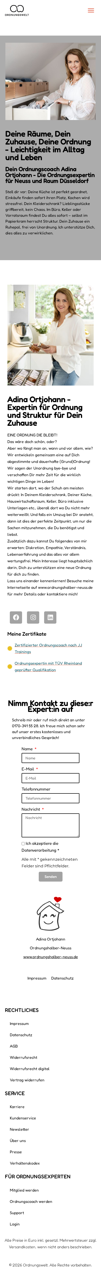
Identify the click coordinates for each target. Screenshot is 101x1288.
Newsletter (19, 1129)
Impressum (36, 978)
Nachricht (31, 809)
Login (15, 1223)
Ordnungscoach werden (31, 1201)
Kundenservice (23, 1117)
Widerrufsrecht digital (30, 1068)
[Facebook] (16, 617)
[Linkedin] (50, 617)
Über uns (18, 1140)
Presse (16, 1151)
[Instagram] (33, 617)
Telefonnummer (36, 789)
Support (17, 1212)
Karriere (17, 1106)
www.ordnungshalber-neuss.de (50, 956)
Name (28, 748)
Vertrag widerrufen (27, 1079)
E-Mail (28, 768)
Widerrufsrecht (23, 1057)
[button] (91, 10)
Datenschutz (62, 978)
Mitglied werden (24, 1190)
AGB (14, 1046)
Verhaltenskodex (25, 1163)
